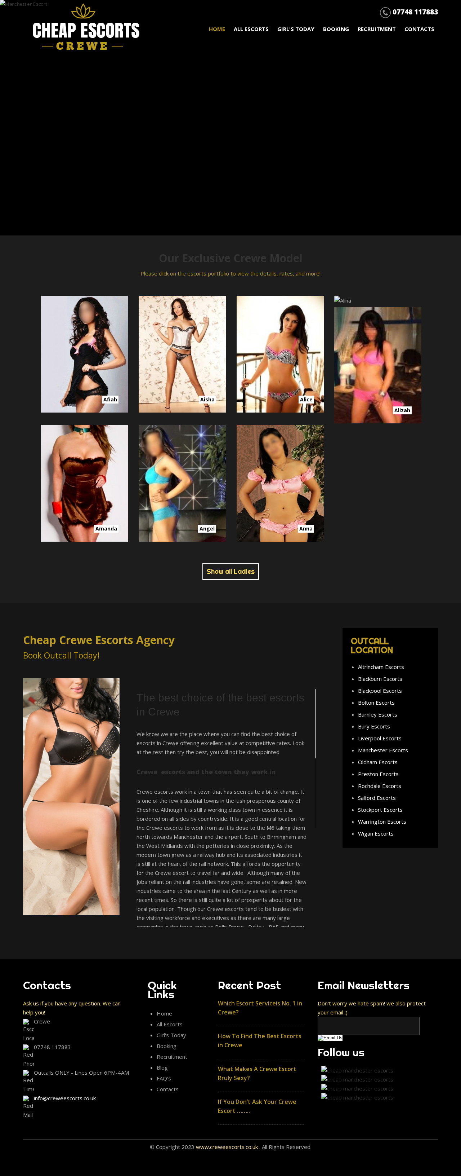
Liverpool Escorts (380, 738)
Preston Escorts (378, 774)
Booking (166, 1045)
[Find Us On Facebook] (355, 1070)
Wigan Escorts (376, 833)
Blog (162, 1067)
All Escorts (252, 28)
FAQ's (164, 1078)
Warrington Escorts (382, 821)
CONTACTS (419, 28)
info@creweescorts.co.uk (65, 1098)
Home (164, 1013)
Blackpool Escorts (380, 690)
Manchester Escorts (383, 750)
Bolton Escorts (376, 702)
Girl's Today (296, 28)
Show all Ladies (231, 571)
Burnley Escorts (377, 714)
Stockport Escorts (380, 809)
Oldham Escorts (378, 762)
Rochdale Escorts (379, 785)
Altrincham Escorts (381, 666)
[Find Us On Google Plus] (355, 1088)
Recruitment (377, 28)
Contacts (168, 1089)
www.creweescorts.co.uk (227, 1146)
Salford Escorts (377, 797)
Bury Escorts (374, 726)
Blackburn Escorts (380, 678)
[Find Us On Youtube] (355, 1097)
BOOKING (336, 28)
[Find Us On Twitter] (355, 1079)
